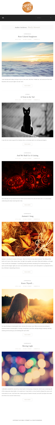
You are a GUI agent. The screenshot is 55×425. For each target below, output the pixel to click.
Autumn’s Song (27, 216)
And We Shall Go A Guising (27, 155)
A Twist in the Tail (28, 97)
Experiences (27, 33)
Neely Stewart (28, 39)
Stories (27, 94)
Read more (27, 85)
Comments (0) (37, 39)
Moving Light (27, 346)
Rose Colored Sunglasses (27, 37)
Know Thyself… (27, 283)
